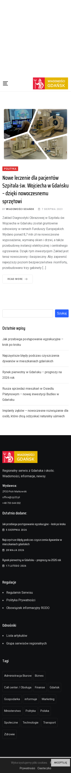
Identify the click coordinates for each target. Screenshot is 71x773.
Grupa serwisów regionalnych (26, 643)
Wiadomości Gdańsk (20, 209)
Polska (44, 711)
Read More (15, 279)
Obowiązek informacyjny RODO (28, 608)
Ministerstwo (12, 711)
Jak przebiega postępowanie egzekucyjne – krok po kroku (34, 524)
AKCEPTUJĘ (60, 762)
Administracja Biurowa (18, 675)
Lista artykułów (16, 636)
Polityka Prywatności (20, 600)
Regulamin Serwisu (19, 592)
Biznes (39, 675)
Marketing (48, 699)
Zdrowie (9, 734)
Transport (49, 722)
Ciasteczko (44, 768)
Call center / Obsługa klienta (18, 687)
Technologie (30, 722)
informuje (31, 699)
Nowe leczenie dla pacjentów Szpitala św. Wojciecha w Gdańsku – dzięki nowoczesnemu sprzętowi (35, 189)
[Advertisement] (35, 37)
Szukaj (62, 313)
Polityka (31, 711)
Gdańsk (54, 687)
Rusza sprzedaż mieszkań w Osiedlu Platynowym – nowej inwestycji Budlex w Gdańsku (30, 394)
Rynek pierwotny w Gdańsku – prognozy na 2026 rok (31, 560)
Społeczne (11, 722)
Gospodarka (12, 699)
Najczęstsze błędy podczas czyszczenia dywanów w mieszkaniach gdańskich (32, 542)
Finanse (40, 687)
